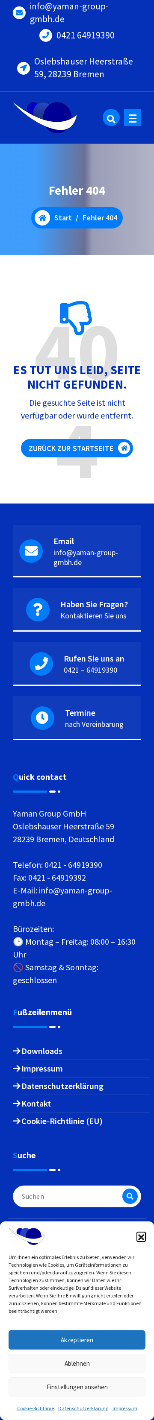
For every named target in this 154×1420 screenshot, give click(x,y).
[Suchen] (130, 1196)
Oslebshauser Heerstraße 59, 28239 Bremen (83, 68)
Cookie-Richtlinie (35, 1408)
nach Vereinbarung (94, 724)
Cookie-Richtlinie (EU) (62, 1121)
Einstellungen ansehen (77, 1387)
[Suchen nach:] (77, 1196)
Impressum (125, 1408)
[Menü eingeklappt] (132, 117)
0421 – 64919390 (90, 670)
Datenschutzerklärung (83, 1408)
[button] (141, 1236)
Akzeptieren (77, 1340)
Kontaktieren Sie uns (93, 616)
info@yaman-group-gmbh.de (69, 12)
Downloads (41, 1050)
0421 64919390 (85, 35)
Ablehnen (77, 1363)
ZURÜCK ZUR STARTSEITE (71, 448)
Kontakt (36, 1103)
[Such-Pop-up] (111, 117)
